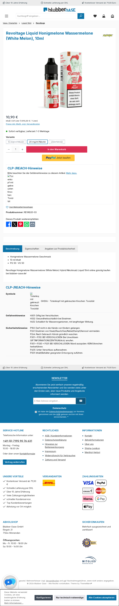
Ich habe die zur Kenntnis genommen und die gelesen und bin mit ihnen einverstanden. (61, 414)
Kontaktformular (27, 453)
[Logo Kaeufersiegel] (89, 543)
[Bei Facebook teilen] (8, 224)
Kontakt (88, 435)
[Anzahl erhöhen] (22, 149)
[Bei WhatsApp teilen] (26, 224)
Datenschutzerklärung (55, 440)
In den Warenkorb (57, 149)
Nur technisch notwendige (70, 597)
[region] (59, 80)
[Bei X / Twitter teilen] (14, 224)
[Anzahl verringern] (9, 149)
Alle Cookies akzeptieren (102, 597)
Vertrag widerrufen (15, 462)
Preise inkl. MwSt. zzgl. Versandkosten (23, 124)
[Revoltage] (108, 37)
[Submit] (81, 401)
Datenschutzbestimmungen (61, 411)
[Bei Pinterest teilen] (20, 224)
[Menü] (6, 16)
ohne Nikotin (58, 142)
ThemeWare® (86, 583)
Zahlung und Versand (55, 459)
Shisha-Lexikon (92, 448)
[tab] (12, 248)
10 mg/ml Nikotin (17, 142)
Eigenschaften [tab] (32, 248)
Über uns (89, 444)
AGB (58, 414)
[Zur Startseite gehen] (59, 9)
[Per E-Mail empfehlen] (32, 224)
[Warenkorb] (112, 16)
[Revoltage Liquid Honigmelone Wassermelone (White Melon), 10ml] (59, 80)
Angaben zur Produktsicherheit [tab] (60, 248)
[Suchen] (80, 16)
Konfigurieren (43, 597)
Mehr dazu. (71, 173)
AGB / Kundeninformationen (58, 435)
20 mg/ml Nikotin (37, 142)
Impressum (50, 451)
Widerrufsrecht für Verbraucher (60, 455)
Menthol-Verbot (92, 452)
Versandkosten (52, 581)
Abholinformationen (94, 440)
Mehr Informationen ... (13, 603)
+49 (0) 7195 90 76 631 (17, 440)
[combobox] (47, 16)
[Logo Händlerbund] (89, 560)
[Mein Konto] (103, 16)
